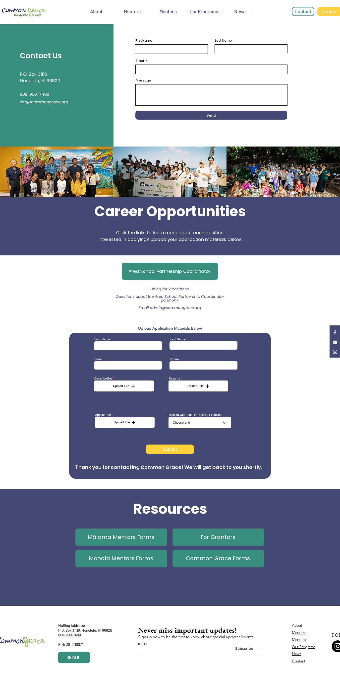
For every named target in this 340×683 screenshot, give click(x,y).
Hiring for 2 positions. (170, 289)
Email (140, 60)
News (296, 653)
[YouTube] (335, 342)
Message (143, 80)
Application (103, 414)
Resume (174, 378)
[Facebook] (335, 332)
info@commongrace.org (44, 102)
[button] (124, 385)
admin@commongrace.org (175, 307)
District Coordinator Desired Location (195, 414)
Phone (174, 359)
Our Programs (303, 646)
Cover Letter (103, 378)
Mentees (299, 639)
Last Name (223, 40)
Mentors (298, 632)
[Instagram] (335, 352)
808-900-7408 (69, 635)
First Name (143, 40)
